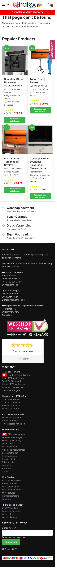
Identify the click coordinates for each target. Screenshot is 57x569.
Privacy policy (9, 462)
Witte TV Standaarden (13, 387)
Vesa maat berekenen (12, 417)
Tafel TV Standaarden (12, 381)
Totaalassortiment (11, 371)
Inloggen (6, 499)
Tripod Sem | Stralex (37, 81)
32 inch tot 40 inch (11, 402)
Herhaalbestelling (10, 496)
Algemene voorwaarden (13, 449)
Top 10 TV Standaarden (18, 375)
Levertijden (7, 443)
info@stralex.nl (11, 284)
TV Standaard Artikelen (13, 423)
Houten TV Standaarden (14, 384)
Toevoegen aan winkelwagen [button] (15, 119)
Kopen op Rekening (11, 440)
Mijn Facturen (8, 493)
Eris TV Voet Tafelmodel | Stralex (11, 161)
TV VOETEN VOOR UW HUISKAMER (27, 12)
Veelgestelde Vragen (12, 437)
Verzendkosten (9, 446)
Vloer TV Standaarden (13, 378)
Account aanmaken (11, 480)
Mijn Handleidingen (11, 489)
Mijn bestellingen (10, 486)
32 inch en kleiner (11, 399)
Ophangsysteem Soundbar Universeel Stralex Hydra (39, 163)
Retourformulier (10, 420)
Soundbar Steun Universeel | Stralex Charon (14, 82)
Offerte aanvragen (16, 434)
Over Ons (6, 465)
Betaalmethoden (10, 453)
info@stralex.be (17, 299)
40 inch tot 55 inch (11, 405)
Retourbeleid (8, 459)
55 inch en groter (10, 408)
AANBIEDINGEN (52, 49)
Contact (6, 471)
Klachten (6, 468)
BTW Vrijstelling (10, 508)
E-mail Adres (9, 528)
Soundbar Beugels (11, 390)
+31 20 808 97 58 (13, 281)
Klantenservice (9, 456)
